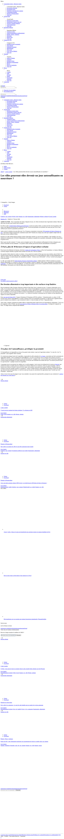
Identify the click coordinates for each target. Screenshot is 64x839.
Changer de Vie (7, 40)
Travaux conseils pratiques (13, 23)
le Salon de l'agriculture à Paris (32, 250)
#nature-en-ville (4, 453)
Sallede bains (9, 74)
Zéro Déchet (10, 45)
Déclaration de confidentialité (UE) (52, 835)
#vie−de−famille (17, 709)
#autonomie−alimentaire (34, 216)
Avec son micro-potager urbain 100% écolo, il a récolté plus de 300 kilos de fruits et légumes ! (24, 483)
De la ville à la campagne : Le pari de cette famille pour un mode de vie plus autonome (22, 705)
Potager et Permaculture (13, 13)
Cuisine (9, 72)
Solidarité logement (11, 47)
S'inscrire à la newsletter (10, 90)
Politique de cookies (38, 835)
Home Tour (10, 37)
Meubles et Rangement (12, 62)
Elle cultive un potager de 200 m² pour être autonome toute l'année (17, 446)
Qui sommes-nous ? (9, 91)
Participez (14, 835)
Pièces (5, 68)
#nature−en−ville (23, 216)
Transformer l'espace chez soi (14, 22)
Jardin (8, 76)
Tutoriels (6, 54)
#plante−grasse (38, 745)
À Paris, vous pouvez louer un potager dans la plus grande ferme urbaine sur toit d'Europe (23, 668)
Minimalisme (10, 48)
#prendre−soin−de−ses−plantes (17, 745)
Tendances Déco (11, 31)
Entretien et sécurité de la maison (15, 11)
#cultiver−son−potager (6, 216)
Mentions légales (26, 835)
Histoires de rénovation (12, 20)
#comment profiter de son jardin (20, 450)
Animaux (9, 59)
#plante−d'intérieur (5, 745)
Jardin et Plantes (11, 58)
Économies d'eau (11, 9)
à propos (3, 835)
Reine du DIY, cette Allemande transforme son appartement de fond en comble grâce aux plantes (24, 741)
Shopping (9, 36)
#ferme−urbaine (44, 216)
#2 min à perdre (52, 216)
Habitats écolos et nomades (13, 44)
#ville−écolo (15, 216)
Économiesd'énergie (9, 78)
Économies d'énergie (12, 8)
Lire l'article (3, 413)
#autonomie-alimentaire (6, 417)
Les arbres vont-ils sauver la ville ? (9, 281)
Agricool (57, 364)
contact (32, 835)
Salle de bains (7, 167)
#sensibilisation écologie (7, 672)
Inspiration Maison (8, 27)
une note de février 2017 (10, 297)
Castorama (6, 82)
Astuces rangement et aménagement (16, 33)
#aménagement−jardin (6, 487)
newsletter (19, 835)
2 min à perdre (8, 171)
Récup (8, 63)
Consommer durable (12, 12)
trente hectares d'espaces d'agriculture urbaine (26, 261)
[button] (16, 94)
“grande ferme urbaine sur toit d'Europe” (19, 225)
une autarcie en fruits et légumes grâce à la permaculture (34, 304)
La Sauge (43, 356)
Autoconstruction (11, 24)
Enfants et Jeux (10, 61)
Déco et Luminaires (12, 65)
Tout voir (9, 15)
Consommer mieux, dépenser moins (12, 4)
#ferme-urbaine (4, 380)
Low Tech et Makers (12, 51)
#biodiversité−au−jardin (29, 487)
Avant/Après (7, 16)
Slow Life (9, 50)
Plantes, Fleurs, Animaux (13, 34)
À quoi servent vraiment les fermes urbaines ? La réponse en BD (16, 410)
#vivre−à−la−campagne (27, 709)
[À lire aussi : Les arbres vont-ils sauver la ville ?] (6, 278)
